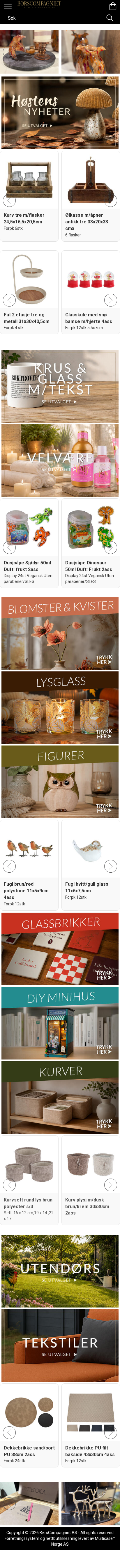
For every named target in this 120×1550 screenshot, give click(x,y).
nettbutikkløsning (61, 1538)
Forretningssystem (22, 1538)
